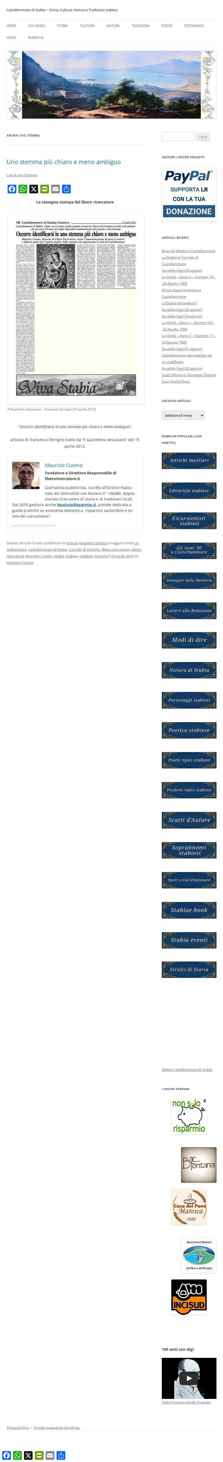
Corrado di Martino (84, 549)
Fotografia (194, 25)
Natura (113, 25)
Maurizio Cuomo (39, 556)
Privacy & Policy (18, 1428)
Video (11, 37)
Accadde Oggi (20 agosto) (182, 368)
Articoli (72, 542)
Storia (62, 25)
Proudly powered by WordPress (57, 1428)
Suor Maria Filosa (176, 381)
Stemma (101, 556)
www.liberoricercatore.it (34, 525)
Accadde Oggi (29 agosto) (182, 270)
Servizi (166, 25)
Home (11, 25)
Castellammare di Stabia (47, 549)
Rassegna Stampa (93, 542)
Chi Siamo (36, 25)
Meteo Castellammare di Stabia (187, 1069)
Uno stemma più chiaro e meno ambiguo (64, 161)
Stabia (59, 556)
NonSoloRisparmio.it (76, 504)
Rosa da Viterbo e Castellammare (188, 250)
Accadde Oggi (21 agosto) (182, 348)
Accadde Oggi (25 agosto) (182, 309)
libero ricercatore (115, 549)
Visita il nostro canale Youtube (186, 1402)
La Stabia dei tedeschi (179, 303)
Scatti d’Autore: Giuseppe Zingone (189, 374)
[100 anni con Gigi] (189, 1378)
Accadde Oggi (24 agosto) (182, 316)
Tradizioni (140, 25)
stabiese (86, 556)
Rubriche (36, 37)
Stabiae (72, 556)
